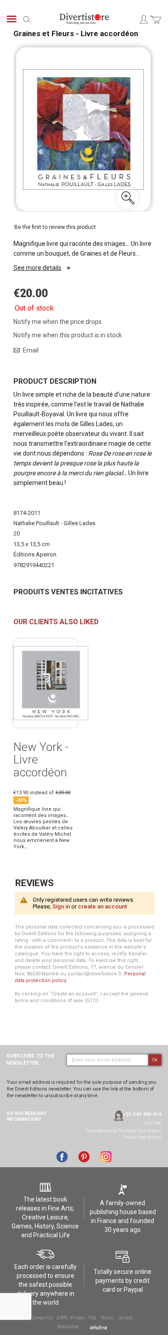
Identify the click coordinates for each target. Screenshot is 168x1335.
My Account (143, 19)
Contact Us (42, 1317)
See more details (37, 267)
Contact (125, 1317)
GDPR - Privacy (70, 1317)
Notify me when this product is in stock (67, 335)
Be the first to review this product (55, 227)
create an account (102, 906)
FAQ (91, 1317)
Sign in (61, 906)
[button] (127, 198)
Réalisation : (69, 1326)
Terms (107, 1317)
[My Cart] (155, 25)
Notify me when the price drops (57, 321)
